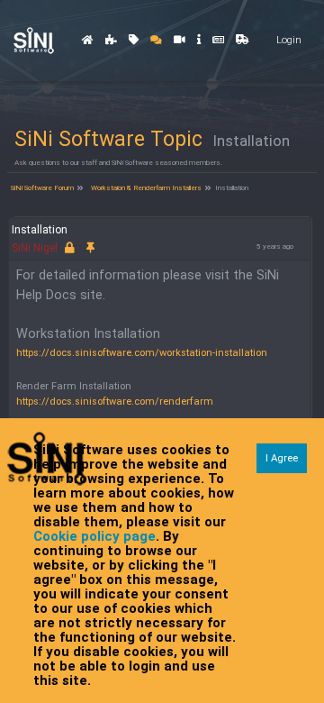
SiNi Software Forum (41, 188)
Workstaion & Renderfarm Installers (145, 188)
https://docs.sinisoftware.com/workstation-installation (141, 353)
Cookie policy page (94, 536)
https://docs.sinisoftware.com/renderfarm (114, 401)
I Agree (282, 458)
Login (289, 40)
